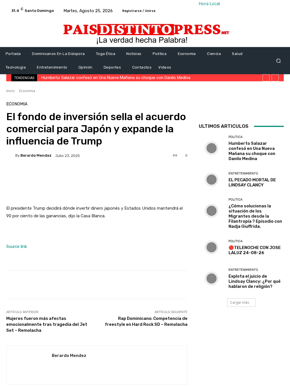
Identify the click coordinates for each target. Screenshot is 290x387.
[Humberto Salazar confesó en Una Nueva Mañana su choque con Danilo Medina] (211, 148)
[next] (275, 77)
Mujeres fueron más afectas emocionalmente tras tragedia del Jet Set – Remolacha (46, 324)
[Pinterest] (265, 107)
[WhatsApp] (278, 107)
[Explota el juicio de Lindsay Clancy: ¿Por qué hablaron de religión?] (211, 278)
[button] (278, 60)
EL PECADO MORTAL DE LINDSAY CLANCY (252, 182)
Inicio (10, 90)
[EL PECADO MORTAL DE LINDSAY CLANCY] (211, 179)
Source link (16, 246)
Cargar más (239, 302)
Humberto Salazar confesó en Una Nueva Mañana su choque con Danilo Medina (115, 77)
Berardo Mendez (36, 155)
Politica (235, 137)
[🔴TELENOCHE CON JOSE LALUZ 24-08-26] (211, 247)
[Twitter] (252, 107)
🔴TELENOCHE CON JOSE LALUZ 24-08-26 (255, 250)
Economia (27, 90)
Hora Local (209, 3)
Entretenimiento (243, 173)
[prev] (266, 77)
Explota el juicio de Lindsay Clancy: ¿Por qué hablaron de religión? (255, 281)
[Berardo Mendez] (10, 155)
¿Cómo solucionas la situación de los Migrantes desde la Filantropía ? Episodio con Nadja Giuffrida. (255, 216)
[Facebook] (239, 107)
